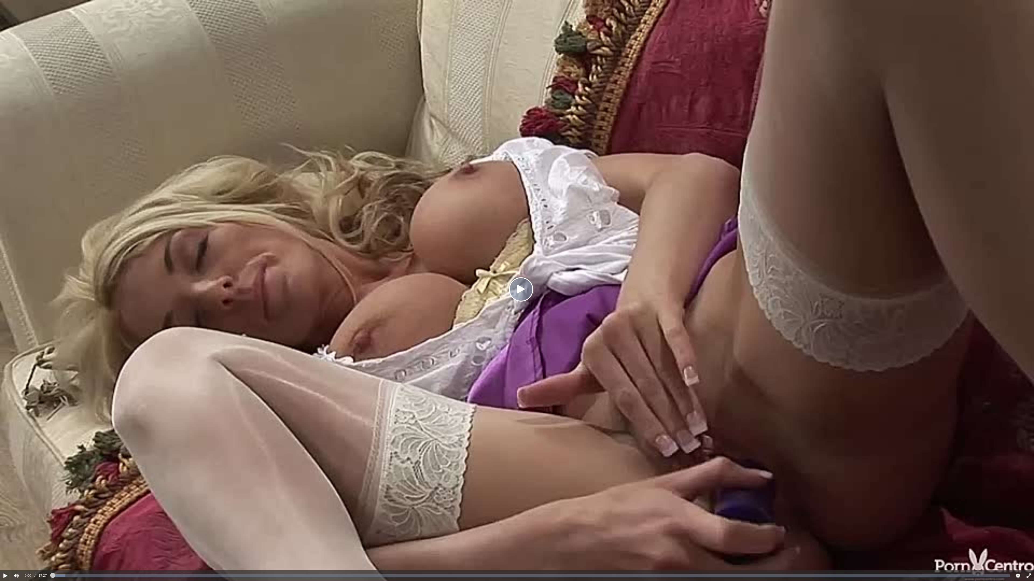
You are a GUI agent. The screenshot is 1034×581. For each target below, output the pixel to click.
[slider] (25, 559)
